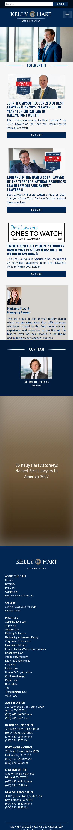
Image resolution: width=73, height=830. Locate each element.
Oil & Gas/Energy (15, 676)
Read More (36, 135)
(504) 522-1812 (14, 804)
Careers (10, 602)
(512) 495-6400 (14, 714)
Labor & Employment (17, 660)
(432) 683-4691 (14, 781)
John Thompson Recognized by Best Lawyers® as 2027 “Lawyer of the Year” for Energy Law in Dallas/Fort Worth (35, 109)
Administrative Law (15, 621)
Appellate (10, 625)
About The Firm (15, 576)
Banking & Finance (15, 633)
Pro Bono (10, 587)
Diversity (10, 584)
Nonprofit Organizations (18, 672)
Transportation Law (16, 691)
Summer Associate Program (20, 606)
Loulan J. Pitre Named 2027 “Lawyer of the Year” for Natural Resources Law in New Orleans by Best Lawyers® (36, 183)
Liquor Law (11, 668)
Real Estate (11, 684)
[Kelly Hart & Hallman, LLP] (36, 564)
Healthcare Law (14, 652)
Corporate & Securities (18, 641)
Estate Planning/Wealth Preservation (25, 649)
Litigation (10, 664)
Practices (11, 617)
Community (11, 591)
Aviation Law (12, 629)
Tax (7, 688)
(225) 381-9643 (14, 736)
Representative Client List (19, 595)
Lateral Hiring (12, 610)
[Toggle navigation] (67, 14)
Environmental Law (15, 645)
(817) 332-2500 (14, 759)
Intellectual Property (16, 656)
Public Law (11, 680)
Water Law (11, 695)
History (9, 580)
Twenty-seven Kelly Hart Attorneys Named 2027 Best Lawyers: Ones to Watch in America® (35, 249)
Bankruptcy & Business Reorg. (22, 637)
